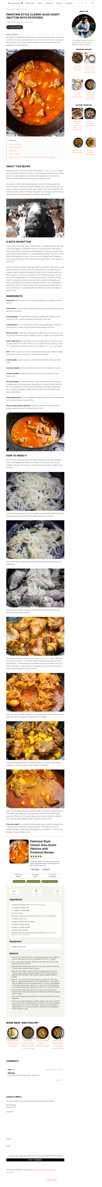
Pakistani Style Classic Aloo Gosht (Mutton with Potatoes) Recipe (31, 157)
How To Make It (14, 154)
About (40, 3)
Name (9, 1139)
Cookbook (68, 3)
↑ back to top (51, 1180)
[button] (59, 905)
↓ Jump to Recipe (14, 27)
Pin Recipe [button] (46, 869)
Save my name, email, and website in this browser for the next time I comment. (36, 1156)
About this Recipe (15, 144)
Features (59, 3)
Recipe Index (30, 3)
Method (58, 894)
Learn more (87, 44)
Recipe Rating (11, 1105)
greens (46, 171)
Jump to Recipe (11, 34)
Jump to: (14, 140)
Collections (49, 3)
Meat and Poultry (22, 9)
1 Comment (29, 22)
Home (8, 9)
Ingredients (13, 151)
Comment (10, 1112)
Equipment (36, 894)
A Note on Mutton (15, 147)
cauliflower (53, 171)
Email (8, 1146)
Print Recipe (35, 869)
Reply (59, 1080)
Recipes (13, 9)
